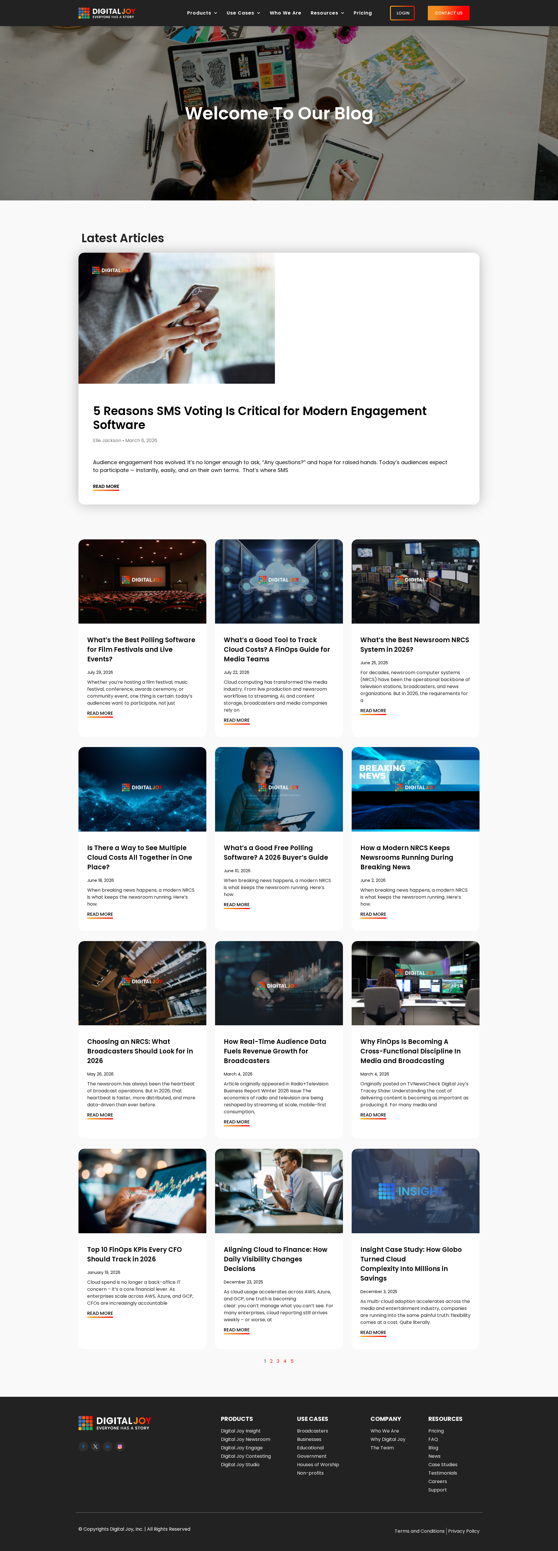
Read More (106, 486)
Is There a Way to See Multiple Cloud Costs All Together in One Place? (139, 857)
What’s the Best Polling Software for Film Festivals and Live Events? (141, 650)
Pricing (363, 13)
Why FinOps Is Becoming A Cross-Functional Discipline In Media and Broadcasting (410, 1051)
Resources (324, 13)
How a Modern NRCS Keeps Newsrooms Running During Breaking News (406, 857)
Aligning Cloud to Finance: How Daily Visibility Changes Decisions (276, 1259)
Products (199, 13)
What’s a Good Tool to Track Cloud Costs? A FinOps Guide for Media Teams (277, 650)
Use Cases (240, 13)
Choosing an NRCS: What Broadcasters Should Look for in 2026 (140, 1051)
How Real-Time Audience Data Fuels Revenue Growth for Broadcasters (275, 1051)
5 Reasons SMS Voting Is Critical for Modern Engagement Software (260, 418)
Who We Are (285, 13)
